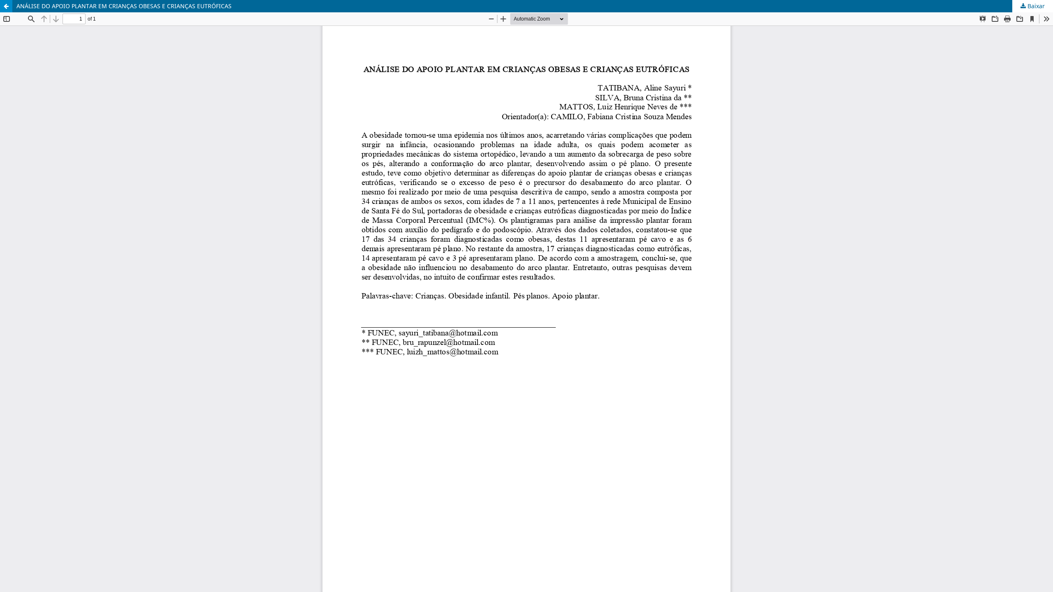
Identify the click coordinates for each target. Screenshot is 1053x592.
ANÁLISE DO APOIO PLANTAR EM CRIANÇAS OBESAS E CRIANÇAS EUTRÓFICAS (124, 6)
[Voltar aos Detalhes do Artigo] (6, 6)
